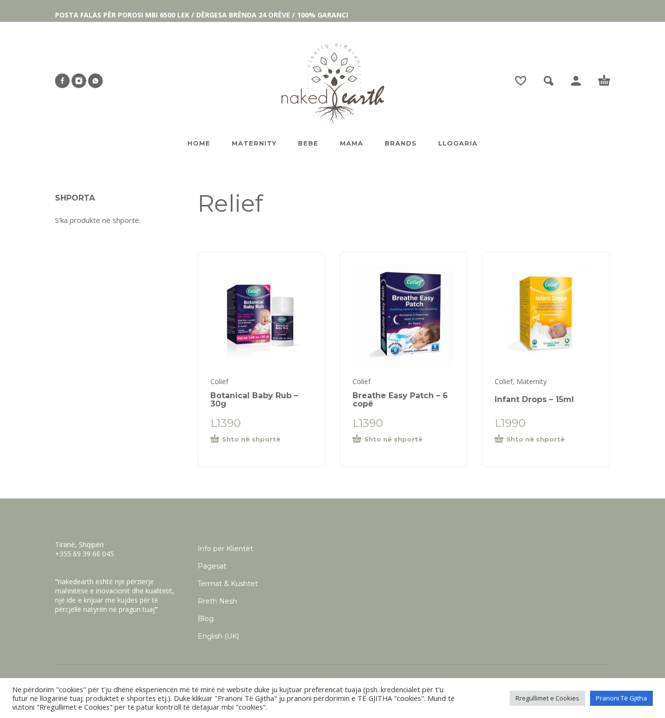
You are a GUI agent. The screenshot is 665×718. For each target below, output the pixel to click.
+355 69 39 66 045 (84, 553)
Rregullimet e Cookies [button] (547, 698)
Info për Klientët (225, 548)
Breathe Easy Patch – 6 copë (400, 399)
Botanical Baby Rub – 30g (254, 399)
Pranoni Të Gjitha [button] (621, 698)
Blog (206, 618)
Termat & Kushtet (228, 583)
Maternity (532, 381)
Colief (219, 381)
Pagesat (212, 566)
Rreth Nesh (217, 601)
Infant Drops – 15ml (534, 399)
